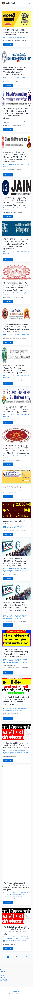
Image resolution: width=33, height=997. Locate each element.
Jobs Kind (10, 3)
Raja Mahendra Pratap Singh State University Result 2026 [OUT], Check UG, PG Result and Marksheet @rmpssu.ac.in (16, 449)
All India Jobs (23, 615)
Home (1, 968)
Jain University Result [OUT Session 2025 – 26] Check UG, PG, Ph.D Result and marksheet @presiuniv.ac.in (15, 201)
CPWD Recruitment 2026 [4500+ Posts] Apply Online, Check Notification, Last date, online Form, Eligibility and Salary (16, 607)
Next (28, 957)
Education (6, 661)
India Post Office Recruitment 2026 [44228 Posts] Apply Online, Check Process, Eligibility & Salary (16, 700)
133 (17, 957)
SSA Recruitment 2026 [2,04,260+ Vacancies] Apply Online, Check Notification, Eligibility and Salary (15, 652)
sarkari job (16, 570)
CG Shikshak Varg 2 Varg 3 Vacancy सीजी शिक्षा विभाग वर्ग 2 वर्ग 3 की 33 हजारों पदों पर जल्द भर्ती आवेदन (16, 930)
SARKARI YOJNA (10, 940)
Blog (1, 970)
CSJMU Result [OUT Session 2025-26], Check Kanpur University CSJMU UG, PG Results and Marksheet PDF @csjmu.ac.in (15, 157)
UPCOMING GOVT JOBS (9, 528)
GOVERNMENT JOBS (8, 616)
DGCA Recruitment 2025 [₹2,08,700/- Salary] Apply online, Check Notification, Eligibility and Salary (14, 562)
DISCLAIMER (3, 981)
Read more (8, 44)
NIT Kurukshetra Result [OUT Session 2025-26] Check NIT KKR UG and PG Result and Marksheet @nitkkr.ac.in (15, 286)
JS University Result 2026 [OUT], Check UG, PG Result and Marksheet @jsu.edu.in (15, 409)
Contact (2, 973)
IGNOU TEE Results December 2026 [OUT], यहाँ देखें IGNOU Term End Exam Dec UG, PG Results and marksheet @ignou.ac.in (16, 244)
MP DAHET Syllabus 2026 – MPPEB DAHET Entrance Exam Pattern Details (16, 32)
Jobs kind (16, 37)
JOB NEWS (18, 708)
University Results (24, 77)
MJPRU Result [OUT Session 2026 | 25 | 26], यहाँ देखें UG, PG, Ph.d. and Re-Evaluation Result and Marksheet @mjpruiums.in (15, 113)
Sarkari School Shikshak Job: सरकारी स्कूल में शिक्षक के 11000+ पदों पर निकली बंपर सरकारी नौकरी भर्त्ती (16, 745)
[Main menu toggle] (29, 3)
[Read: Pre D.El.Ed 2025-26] (16, 476)
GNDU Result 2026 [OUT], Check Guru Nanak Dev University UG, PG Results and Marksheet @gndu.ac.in (15, 369)
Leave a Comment (8, 37)
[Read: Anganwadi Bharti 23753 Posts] (16, 509)
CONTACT (2, 975)
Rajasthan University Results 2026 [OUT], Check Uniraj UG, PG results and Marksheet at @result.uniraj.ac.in (16, 327)
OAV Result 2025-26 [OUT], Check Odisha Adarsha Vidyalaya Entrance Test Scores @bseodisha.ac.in (15, 71)
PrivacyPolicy (3, 979)
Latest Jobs (23, 526)
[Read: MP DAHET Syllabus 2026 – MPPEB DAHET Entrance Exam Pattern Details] (16, 19)
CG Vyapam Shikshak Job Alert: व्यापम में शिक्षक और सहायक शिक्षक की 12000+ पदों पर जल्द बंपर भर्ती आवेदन (16, 886)
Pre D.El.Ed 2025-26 (12, 487)
